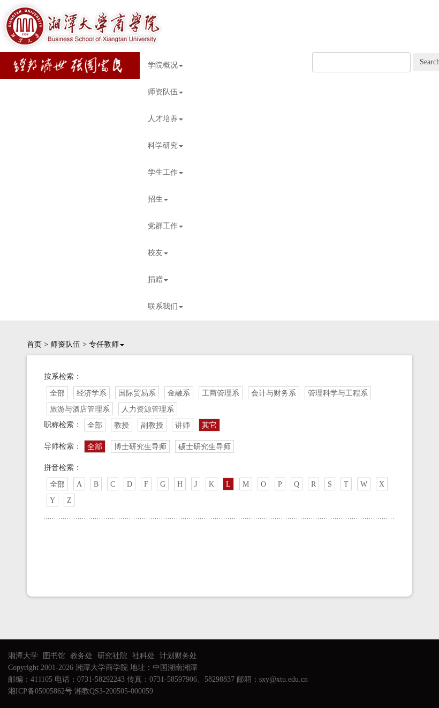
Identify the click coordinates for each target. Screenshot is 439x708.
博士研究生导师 (140, 447)
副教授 (152, 425)
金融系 (179, 393)
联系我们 (163, 306)
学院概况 (163, 65)
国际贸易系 (137, 393)
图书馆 (54, 656)
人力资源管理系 (148, 409)
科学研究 (163, 145)
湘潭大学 (23, 656)
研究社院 (112, 656)
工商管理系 (220, 393)
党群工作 (163, 226)
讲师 (182, 425)
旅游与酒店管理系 (80, 409)
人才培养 (163, 119)
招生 (155, 199)
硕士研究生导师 (204, 447)
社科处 (143, 656)
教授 (121, 425)
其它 (209, 425)
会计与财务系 (273, 393)
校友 (155, 253)
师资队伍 (163, 92)
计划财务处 (178, 656)
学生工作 (163, 172)
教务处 (81, 656)
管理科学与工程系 (338, 393)
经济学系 (92, 393)
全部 (57, 393)
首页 (34, 344)
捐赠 (155, 279)
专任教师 (104, 344)
